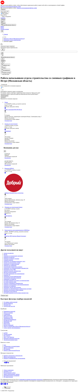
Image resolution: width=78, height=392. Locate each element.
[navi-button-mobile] (2, 31)
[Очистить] (3, 49)
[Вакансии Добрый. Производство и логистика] (40, 183)
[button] (2, 26)
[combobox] (8, 46)
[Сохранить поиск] (2, 53)
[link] (3, 23)
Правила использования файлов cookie (27, 8)
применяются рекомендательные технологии (31, 379)
